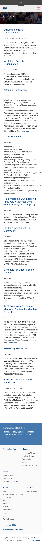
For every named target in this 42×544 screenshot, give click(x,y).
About (5, 487)
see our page (15, 432)
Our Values (7, 497)
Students (26, 449)
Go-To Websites (13, 136)
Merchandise (7, 510)
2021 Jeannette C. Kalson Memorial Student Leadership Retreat (20, 309)
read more (26, 131)
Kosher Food (27, 462)
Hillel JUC (34, 538)
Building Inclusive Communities (13, 31)
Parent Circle (7, 478)
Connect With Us (28, 453)
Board (5, 503)
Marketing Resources (16, 348)
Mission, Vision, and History (13, 494)
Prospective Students (30, 465)
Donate (29, 487)
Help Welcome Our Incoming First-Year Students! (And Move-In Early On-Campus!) (20, 201)
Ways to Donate (32, 491)
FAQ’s (5, 513)
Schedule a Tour (9, 449)
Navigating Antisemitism (13, 529)
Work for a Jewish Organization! (14, 62)
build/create (36, 540)
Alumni (5, 507)
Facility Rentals (8, 519)
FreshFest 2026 (9, 525)
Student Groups (28, 456)
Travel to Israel (27, 459)
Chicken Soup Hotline (11, 481)
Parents (6, 471)
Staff (4, 500)
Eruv (4, 516)
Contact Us (7, 491)
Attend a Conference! (15, 90)
